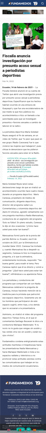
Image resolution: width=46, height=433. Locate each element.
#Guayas (23, 158)
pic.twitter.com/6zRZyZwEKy (19, 171)
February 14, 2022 (14, 178)
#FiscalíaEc (32, 158)
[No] (43, 424)
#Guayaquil (26, 167)
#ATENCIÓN (12, 158)
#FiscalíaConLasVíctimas (17, 169)
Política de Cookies (30, 426)
